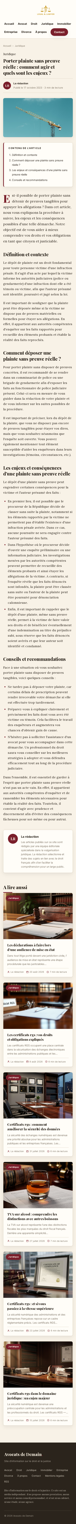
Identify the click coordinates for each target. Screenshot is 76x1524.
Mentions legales (54, 1475)
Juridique (47, 23)
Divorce (26, 32)
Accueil (9, 23)
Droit (34, 23)
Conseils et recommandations (30, 180)
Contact (59, 32)
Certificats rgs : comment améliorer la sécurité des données (33, 1126)
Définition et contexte (24, 155)
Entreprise (10, 32)
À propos (41, 32)
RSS (6, 1481)
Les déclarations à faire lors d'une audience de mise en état (31, 947)
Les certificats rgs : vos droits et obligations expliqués (29, 1037)
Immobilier (64, 23)
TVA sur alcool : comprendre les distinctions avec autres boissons (32, 1216)
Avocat (22, 23)
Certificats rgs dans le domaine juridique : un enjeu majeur (31, 1395)
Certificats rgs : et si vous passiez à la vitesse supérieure (30, 1306)
